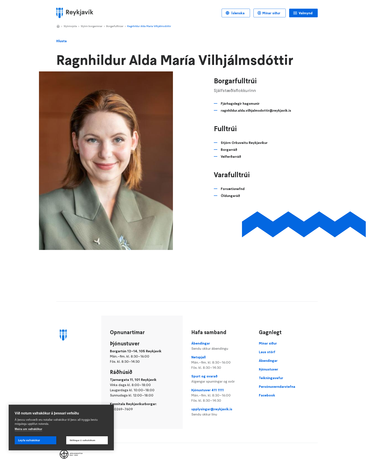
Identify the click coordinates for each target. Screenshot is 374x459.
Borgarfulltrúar (114, 26)
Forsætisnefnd (233, 189)
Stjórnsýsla (70, 26)
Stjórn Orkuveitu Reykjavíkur (244, 142)
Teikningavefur (271, 378)
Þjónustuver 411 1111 (211, 395)
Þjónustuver (268, 369)
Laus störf (267, 352)
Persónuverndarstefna (277, 386)
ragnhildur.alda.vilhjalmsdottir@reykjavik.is (256, 110)
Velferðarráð (231, 156)
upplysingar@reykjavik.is (211, 411)
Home (58, 26)
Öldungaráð (230, 195)
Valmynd (306, 13)
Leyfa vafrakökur (29, 440)
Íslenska (238, 13)
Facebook (267, 395)
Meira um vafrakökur (28, 429)
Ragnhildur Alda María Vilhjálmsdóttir (149, 26)
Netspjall (211, 362)
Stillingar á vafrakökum (82, 440)
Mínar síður (271, 13)
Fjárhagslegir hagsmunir (240, 103)
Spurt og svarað (213, 378)
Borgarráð (229, 149)
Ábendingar (209, 346)
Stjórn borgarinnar (91, 26)
